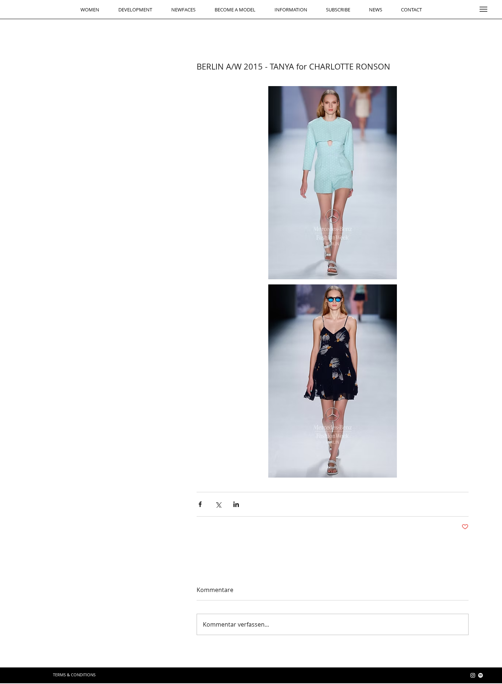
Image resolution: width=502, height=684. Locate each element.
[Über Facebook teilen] (200, 504)
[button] (483, 9)
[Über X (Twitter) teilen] (218, 504)
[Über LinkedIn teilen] (236, 504)
